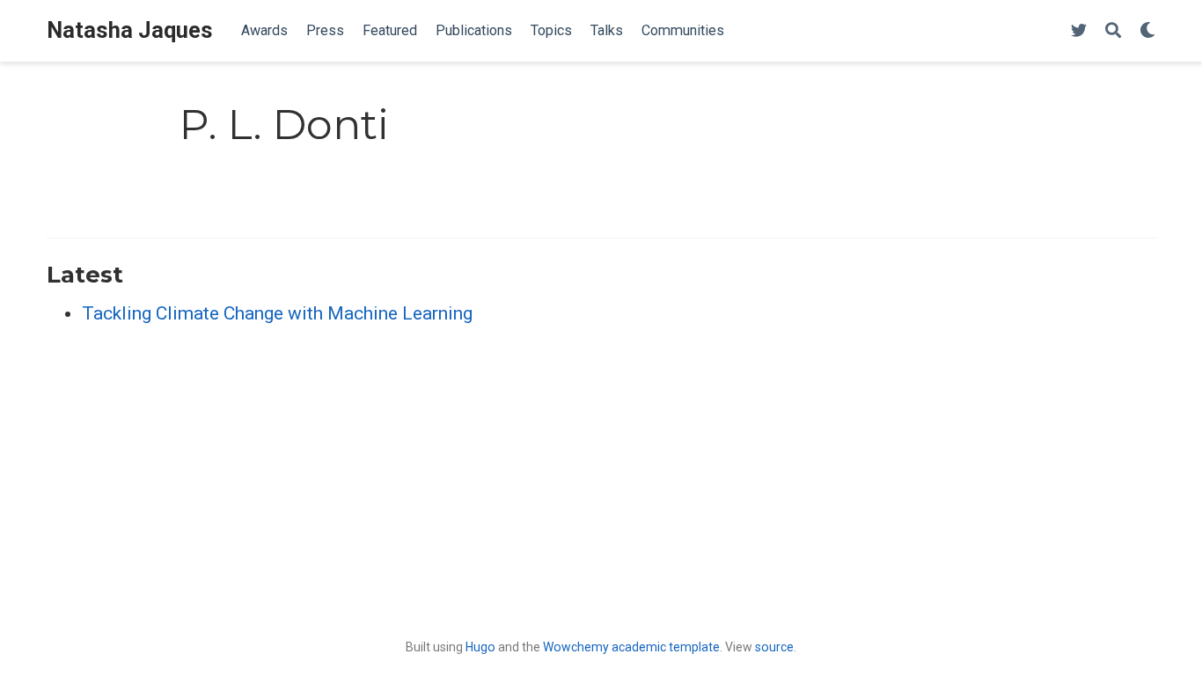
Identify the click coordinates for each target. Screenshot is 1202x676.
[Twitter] (1079, 31)
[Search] (1113, 31)
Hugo (480, 647)
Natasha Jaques (130, 30)
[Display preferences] (1147, 31)
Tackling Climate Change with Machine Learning (277, 313)
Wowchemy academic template (631, 647)
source (774, 647)
